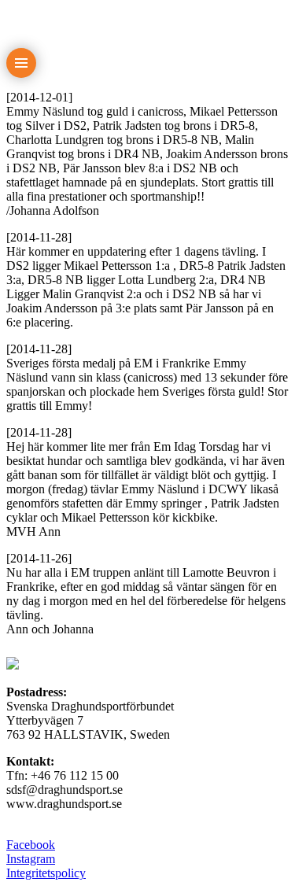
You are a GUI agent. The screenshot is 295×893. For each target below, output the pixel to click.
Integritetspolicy (46, 873)
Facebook (30, 844)
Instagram (30, 858)
